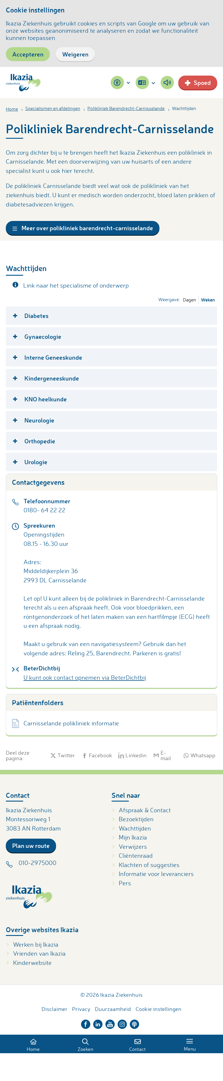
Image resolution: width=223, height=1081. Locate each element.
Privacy (81, 1008)
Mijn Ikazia (133, 837)
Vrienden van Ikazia (39, 953)
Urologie (35, 462)
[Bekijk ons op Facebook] (85, 1022)
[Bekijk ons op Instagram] (122, 1022)
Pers (125, 883)
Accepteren (28, 54)
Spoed (202, 82)
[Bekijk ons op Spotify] (134, 1022)
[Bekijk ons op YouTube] (110, 1022)
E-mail (166, 755)
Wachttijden (135, 828)
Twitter (65, 755)
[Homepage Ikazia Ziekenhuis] (23, 83)
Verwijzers (133, 846)
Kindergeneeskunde (51, 378)
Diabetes (36, 315)
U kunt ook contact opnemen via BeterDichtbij (85, 677)
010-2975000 (37, 862)
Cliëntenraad (136, 855)
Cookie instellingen (158, 1008)
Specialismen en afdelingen (52, 108)
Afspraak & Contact (145, 810)
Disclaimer (54, 1008)
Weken (208, 300)
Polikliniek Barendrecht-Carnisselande (126, 108)
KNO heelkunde (45, 399)
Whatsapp (201, 755)
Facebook (99, 755)
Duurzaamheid (113, 1008)
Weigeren (75, 54)
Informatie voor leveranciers (156, 873)
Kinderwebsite (32, 962)
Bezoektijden (136, 819)
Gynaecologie (42, 336)
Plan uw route (31, 845)
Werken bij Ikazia (35, 944)
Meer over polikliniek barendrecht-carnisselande (86, 228)
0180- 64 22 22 (44, 510)
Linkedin (134, 755)
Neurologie (39, 420)
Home (12, 109)
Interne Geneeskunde (53, 357)
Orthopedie (39, 441)
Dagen (189, 300)
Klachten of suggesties (149, 864)
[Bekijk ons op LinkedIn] (97, 1022)
